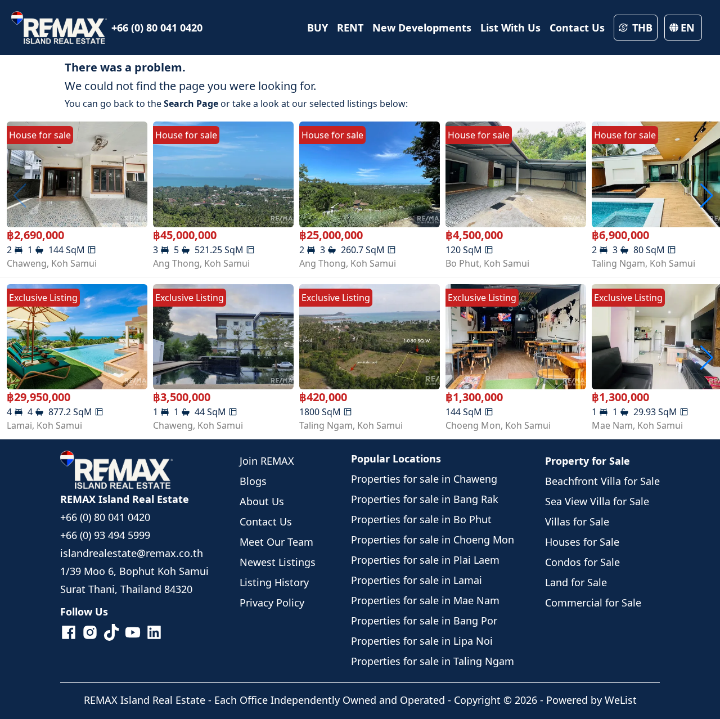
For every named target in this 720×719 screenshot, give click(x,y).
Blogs (253, 481)
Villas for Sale (577, 521)
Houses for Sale (582, 542)
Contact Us (266, 521)
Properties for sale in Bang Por (424, 620)
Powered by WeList (591, 700)
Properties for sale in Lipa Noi (422, 641)
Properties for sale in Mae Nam (425, 600)
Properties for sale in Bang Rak (424, 499)
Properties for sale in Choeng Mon (432, 539)
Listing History (274, 582)
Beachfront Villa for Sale (602, 481)
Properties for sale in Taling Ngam (432, 661)
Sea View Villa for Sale (597, 501)
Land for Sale (576, 582)
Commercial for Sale (593, 602)
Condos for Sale (582, 562)
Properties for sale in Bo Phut (421, 519)
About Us (262, 501)
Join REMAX (267, 461)
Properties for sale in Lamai (416, 580)
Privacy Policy (272, 602)
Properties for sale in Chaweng (424, 479)
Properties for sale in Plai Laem (425, 560)
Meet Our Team (276, 542)
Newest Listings (278, 562)
